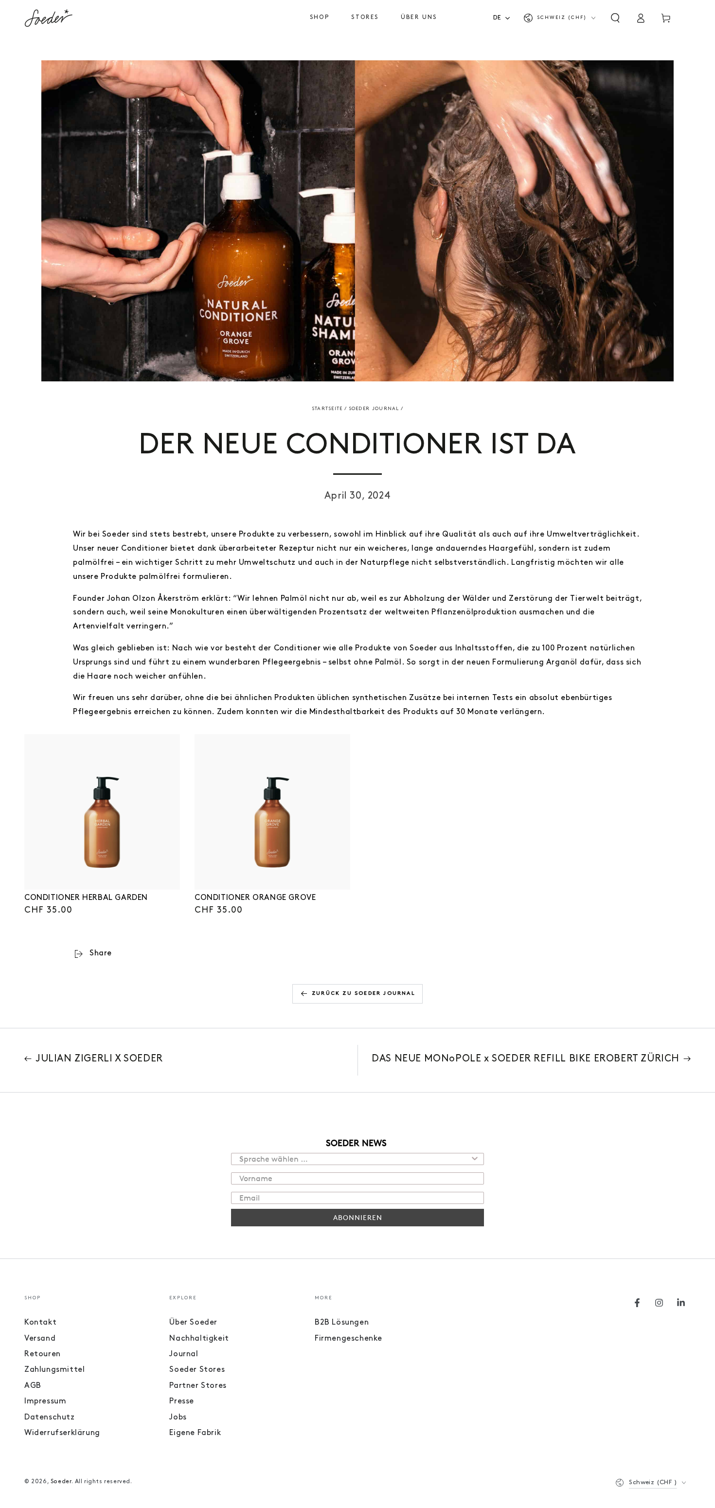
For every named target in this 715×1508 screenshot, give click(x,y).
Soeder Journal (374, 409)
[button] (615, 18)
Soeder (61, 1482)
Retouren (42, 1354)
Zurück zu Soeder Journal (363, 993)
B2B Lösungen (342, 1323)
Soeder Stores (197, 1370)
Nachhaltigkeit (199, 1339)
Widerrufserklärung (62, 1433)
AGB (32, 1386)
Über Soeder (193, 1323)
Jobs (177, 1417)
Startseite (327, 409)
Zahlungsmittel (54, 1370)
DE (497, 18)
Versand (39, 1339)
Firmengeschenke (348, 1339)
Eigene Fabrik (195, 1433)
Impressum (45, 1401)
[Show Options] (475, 1159)
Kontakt (40, 1323)
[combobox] (504, 18)
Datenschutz (49, 1417)
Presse (181, 1401)
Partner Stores (197, 1386)
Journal (183, 1354)
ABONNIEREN (357, 1217)
